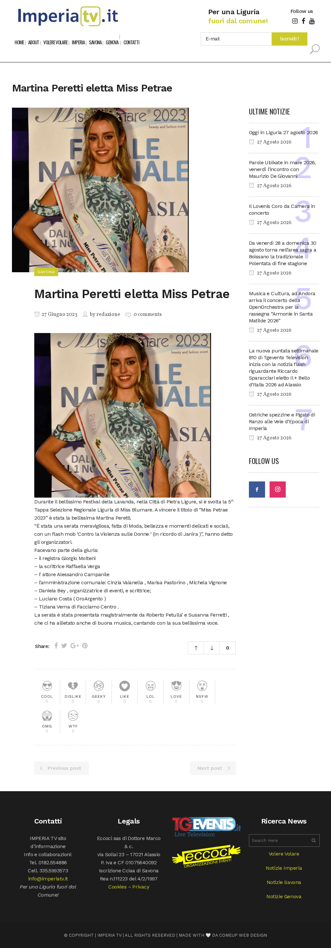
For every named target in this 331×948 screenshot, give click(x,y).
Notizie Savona (284, 882)
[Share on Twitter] (64, 646)
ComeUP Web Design (243, 935)
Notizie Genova (283, 896)
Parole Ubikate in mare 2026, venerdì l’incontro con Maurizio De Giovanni (282, 169)
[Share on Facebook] (56, 646)
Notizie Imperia (284, 868)
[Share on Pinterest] (85, 646)
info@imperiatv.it (48, 879)
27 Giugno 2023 (59, 314)
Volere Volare (284, 854)
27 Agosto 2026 (274, 142)
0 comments (147, 314)
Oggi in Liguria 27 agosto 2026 (283, 132)
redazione (108, 314)
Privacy (140, 887)
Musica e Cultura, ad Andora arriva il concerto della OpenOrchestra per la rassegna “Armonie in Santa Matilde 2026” (282, 307)
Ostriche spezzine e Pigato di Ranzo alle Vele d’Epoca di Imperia (282, 421)
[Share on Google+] (74, 646)
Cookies (117, 887)
